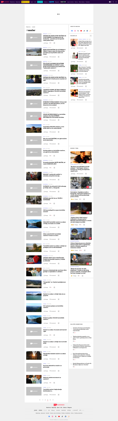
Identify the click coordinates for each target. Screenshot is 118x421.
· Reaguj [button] (76, 199)
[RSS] (90, 30)
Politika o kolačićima (65, 413)
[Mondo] (5, 2)
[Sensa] (69, 410)
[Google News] (87, 30)
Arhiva (72, 413)
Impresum (43, 413)
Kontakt (47, 413)
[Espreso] (40, 410)
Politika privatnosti (78, 413)
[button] (50, 43)
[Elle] (45, 410)
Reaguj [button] (46, 43)
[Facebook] (72, 30)
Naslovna (28, 26)
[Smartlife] (63, 410)
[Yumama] (75, 410)
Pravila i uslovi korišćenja (55, 413)
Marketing (38, 413)
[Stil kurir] (49, 410)
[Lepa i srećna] (58, 410)
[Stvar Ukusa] (81, 410)
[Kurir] (35, 410)
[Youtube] (81, 30)
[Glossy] (53, 410)
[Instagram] (75, 30)
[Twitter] (78, 30)
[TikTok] (84, 30)
